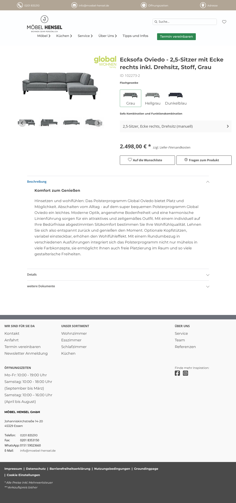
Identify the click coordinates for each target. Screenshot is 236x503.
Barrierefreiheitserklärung (70, 468)
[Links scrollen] (22, 123)
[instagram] (185, 373)
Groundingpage (146, 468)
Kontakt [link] (11, 333)
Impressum (13, 468)
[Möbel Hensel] (56, 23)
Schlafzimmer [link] (74, 347)
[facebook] (177, 373)
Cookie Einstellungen (23, 475)
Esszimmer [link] (71, 340)
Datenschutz (36, 468)
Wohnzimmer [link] (74, 333)
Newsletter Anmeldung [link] (26, 353)
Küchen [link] (68, 353)
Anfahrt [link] (11, 340)
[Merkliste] (224, 22)
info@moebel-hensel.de (38, 450)
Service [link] (181, 333)
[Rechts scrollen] (98, 123)
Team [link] (180, 340)
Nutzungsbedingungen (112, 468)
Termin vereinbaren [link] (22, 347)
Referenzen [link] (185, 347)
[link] (42, 36)
